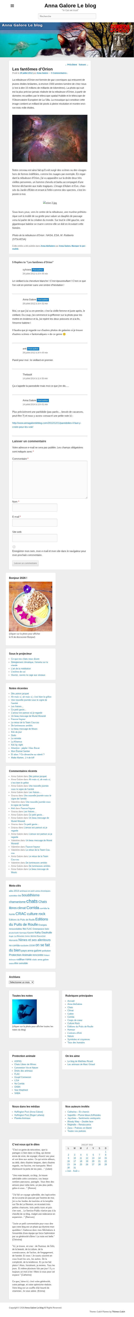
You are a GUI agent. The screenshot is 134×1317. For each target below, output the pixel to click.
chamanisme (17, 902)
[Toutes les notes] (24, 1023)
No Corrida (19, 1083)
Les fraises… (17, 706)
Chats (70, 1007)
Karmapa (23, 933)
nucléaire (24, 945)
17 (75, 1161)
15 (105, 1158)
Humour (71, 1029)
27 (93, 1164)
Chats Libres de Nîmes (25, 1064)
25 (81, 1164)
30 (68, 1167)
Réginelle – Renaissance (79, 1124)
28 (99, 1164)
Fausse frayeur (18, 719)
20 (93, 1161)
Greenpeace (38, 929)
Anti (13, 808)
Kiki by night (17, 745)
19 (87, 1161)
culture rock (36, 914)
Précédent (71, 65)
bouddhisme (31, 895)
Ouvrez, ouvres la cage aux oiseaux (28, 675)
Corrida (32, 907)
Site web (16, 531)
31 (75, 1167)
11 (81, 1158)
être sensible (21, 963)
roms (28, 959)
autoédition (13, 896)
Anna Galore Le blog (70, 6)
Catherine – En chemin (78, 1112)
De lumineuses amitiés (22, 725)
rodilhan (20, 959)
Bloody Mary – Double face (80, 1121)
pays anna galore (31, 950)
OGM (32, 945)
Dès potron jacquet (20, 693)
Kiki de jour (16, 732)
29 (105, 1164)
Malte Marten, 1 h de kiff (22, 757)
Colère (70, 1014)
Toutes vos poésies (76, 1131)
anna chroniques (42, 891)
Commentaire (20, 458)
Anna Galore (42, 73)
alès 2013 (14, 891)
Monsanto (13, 940)
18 (81, 1161)
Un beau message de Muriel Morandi (28, 716)
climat (21, 908)
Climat (70, 1010)
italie (47, 929)
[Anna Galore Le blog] (67, 39)
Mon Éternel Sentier (20, 751)
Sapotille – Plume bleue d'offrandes (84, 1115)
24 (75, 1164)
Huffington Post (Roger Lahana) (29, 1115)
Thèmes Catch (118, 1312)
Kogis (11, 936)
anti (24, 348)
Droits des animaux (23, 1071)
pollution (46, 950)
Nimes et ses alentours (34, 940)
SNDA (17, 1093)
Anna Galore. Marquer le (70, 246)
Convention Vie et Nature (26, 1067)
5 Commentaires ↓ (59, 73)
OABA (17, 1087)
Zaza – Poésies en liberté (79, 1128)
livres (27, 936)
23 (68, 1164)
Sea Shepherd (21, 1090)
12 (87, 1158)
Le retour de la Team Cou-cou (25, 722)
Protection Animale (20, 955)
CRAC (21, 914)
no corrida (14, 945)
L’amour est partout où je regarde (26, 713)
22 (105, 1161)
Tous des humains (76, 1042)
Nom (15, 501)
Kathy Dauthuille (43, 932)
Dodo (13, 735)
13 (93, 1158)
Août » (76, 1171)
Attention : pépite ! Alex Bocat (25, 748)
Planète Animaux (22, 1118)
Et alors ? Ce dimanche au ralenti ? (27, 754)
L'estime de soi (18, 671)
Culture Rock (73, 1023)
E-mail (16, 516)
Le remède (16, 738)
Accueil (71, 1001)
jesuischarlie (14, 933)
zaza (11, 963)
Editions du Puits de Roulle (22, 919)
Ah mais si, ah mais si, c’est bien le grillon (31, 697)
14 (99, 1158)
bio (19, 895)
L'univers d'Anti (74, 1033)
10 (75, 1158)
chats (32, 901)
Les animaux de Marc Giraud (81, 1064)
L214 (16, 1080)
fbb (24, 929)
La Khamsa (16, 741)
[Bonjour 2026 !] (30, 630)
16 (68, 1161)
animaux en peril (27, 891)
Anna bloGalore (48, 246)
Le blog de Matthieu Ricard (80, 1061)
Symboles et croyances (78, 1039)
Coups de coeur (74, 1020)
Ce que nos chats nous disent (25, 659)
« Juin (68, 1171)
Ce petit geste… (18, 709)
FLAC (29, 929)
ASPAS (18, 1061)
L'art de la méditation (21, 668)
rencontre (38, 955)
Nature (70, 1036)
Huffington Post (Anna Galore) (28, 1112)
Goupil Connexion (22, 1077)
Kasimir (30, 933)
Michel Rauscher (38, 936)
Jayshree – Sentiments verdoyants (83, 1118)
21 (99, 1161)
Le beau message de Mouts (24, 729)
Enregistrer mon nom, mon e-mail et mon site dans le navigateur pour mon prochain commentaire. (49, 553)
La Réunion (19, 936)
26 (87, 1164)
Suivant (83, 65)
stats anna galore (40, 959)
